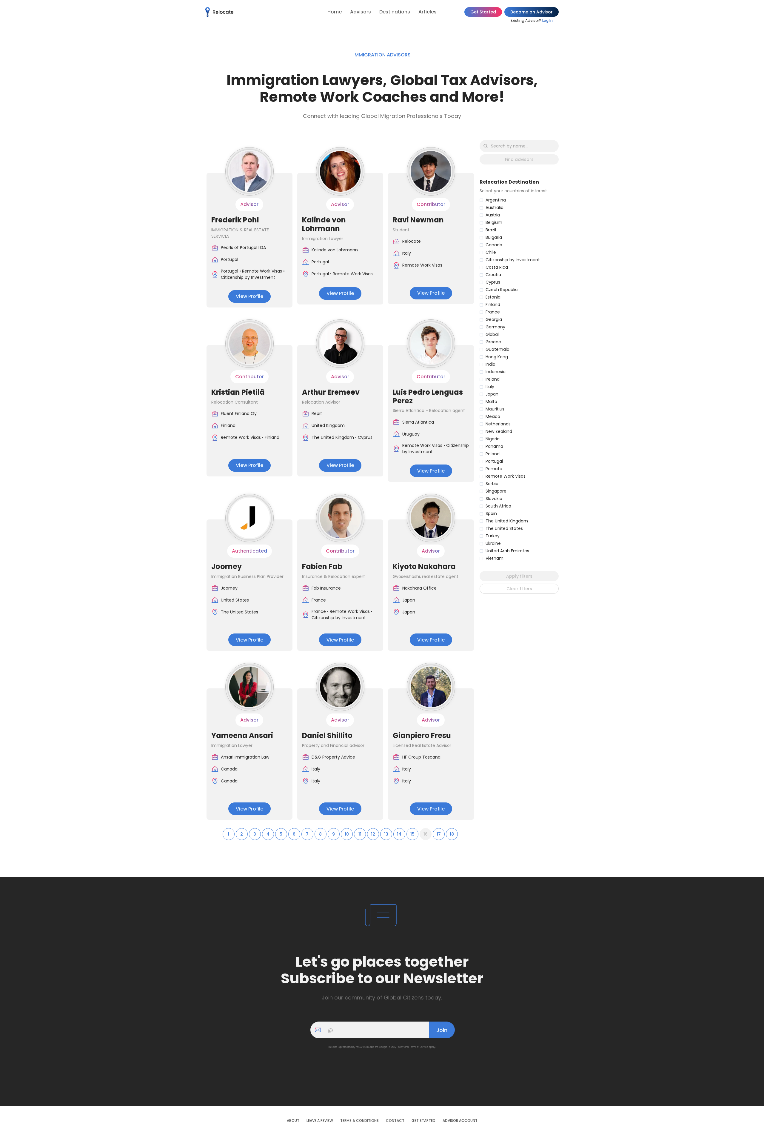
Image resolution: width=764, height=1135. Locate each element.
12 (373, 834)
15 (412, 834)
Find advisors (519, 159)
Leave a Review (319, 1120)
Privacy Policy (396, 1047)
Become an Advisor (531, 12)
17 (439, 834)
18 (452, 834)
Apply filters (519, 576)
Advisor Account (460, 1120)
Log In (547, 20)
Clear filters (519, 589)
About (293, 1120)
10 (347, 834)
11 (359, 834)
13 (386, 834)
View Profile (249, 296)
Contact (395, 1120)
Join (441, 1030)
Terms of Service (418, 1047)
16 (425, 834)
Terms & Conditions (359, 1120)
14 (399, 834)
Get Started (483, 12)
